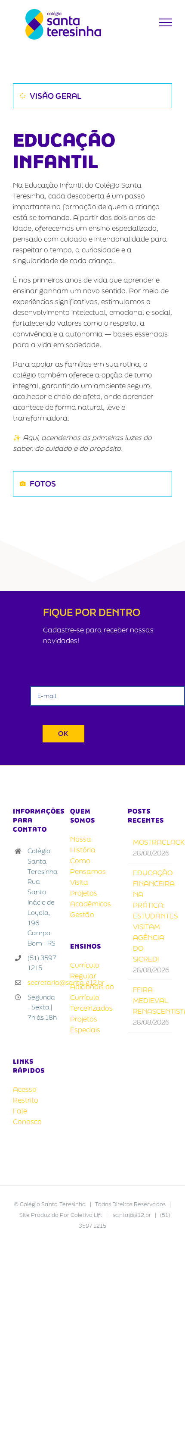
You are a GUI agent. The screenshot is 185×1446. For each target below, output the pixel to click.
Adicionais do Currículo (92, 992)
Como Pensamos (88, 866)
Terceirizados (91, 1008)
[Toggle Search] (144, 22)
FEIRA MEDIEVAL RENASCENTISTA (150, 1000)
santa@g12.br (132, 1215)
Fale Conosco (27, 1116)
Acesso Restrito (25, 1094)
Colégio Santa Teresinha (53, 1204)
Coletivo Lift (86, 1215)
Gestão (82, 914)
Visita (79, 882)
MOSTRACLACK (150, 842)
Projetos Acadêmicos (90, 898)
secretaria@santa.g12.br (43, 982)
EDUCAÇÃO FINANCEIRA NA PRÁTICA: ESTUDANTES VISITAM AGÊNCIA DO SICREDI (150, 916)
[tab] (92, 95)
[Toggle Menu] (166, 22)
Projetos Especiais (85, 1024)
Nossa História (83, 844)
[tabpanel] (92, 291)
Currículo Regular (84, 970)
